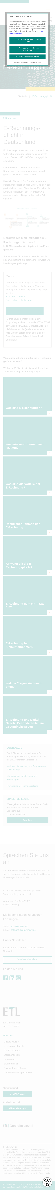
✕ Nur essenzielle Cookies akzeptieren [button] (27, 49)
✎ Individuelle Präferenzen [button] (27, 57)
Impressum (36, 62)
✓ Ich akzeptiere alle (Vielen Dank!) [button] (27, 40)
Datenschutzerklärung (22, 62)
